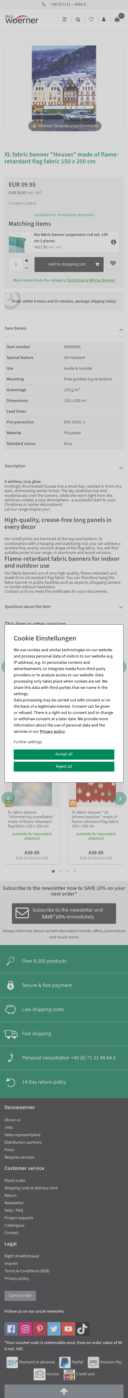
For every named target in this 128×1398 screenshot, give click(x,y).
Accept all (64, 754)
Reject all (64, 766)
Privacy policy (52, 732)
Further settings (28, 742)
